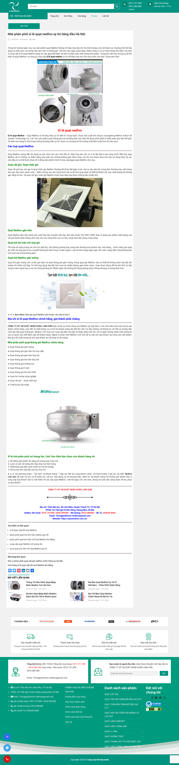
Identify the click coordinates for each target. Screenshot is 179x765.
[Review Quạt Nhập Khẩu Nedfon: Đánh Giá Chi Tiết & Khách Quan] (15, 596)
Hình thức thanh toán (75, 702)
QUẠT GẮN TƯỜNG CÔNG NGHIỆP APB (123, 746)
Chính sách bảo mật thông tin (79, 717)
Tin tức (94, 16)
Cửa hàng (82, 16)
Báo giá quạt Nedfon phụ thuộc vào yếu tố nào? (47, 314)
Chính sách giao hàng (75, 707)
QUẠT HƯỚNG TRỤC (114, 736)
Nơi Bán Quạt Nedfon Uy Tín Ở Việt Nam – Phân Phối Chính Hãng (104, 583)
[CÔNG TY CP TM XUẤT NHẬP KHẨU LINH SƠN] (16, 6)
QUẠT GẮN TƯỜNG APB (116, 726)
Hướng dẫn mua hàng (75, 696)
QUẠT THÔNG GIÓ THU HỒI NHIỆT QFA (123, 741)
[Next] (159, 622)
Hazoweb (104, 759)
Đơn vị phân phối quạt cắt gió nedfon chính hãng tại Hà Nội (35, 561)
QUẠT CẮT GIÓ (111, 694)
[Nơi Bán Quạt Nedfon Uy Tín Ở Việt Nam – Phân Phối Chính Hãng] (78, 585)
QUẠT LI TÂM (111, 731)
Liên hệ (105, 16)
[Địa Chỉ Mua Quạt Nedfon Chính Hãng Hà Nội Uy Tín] (78, 596)
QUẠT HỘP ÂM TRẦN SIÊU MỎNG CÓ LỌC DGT (122, 714)
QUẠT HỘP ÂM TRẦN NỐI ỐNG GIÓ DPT (123, 699)
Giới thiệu (68, 16)
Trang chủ (54, 16)
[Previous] (41, 622)
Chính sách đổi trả (73, 712)
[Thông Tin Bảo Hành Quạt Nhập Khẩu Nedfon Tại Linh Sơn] (15, 585)
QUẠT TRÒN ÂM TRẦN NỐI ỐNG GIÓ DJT (121, 706)
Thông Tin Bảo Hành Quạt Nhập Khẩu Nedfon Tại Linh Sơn (41, 583)
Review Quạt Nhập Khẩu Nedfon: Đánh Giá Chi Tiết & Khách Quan (41, 595)
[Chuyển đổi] (142, 706)
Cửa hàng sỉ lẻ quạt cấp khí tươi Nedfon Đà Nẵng (30, 565)
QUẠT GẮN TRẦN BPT (115, 721)
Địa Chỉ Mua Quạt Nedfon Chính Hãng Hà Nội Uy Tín (100, 595)
